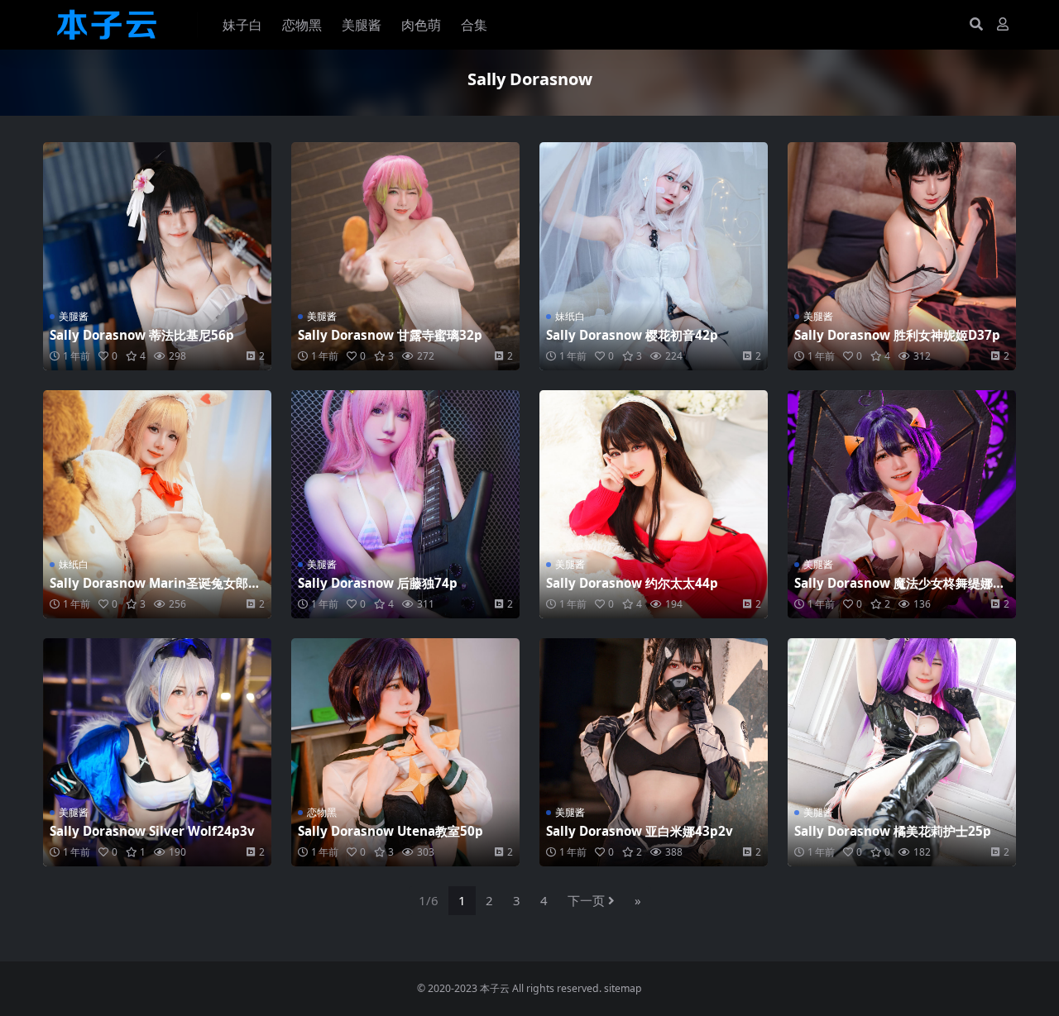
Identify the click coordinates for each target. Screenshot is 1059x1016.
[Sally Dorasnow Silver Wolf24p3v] (157, 752)
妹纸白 (570, 316)
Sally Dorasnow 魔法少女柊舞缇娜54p (901, 590)
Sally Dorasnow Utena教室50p (390, 831)
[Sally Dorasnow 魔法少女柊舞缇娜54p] (902, 504)
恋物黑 (302, 25)
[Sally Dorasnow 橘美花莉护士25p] (902, 752)
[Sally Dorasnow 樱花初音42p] (653, 256)
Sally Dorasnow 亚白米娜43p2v (639, 831)
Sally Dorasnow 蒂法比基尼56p (142, 335)
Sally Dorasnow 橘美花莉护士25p (892, 831)
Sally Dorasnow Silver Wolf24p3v (152, 831)
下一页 (586, 900)
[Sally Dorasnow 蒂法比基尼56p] (157, 256)
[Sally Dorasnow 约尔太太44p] (653, 504)
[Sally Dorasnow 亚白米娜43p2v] (653, 752)
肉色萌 (421, 25)
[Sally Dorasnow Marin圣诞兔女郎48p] (157, 504)
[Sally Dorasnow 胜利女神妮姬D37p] (902, 256)
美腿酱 (361, 25)
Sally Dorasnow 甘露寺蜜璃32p (390, 335)
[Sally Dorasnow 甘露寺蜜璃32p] (405, 256)
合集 (474, 25)
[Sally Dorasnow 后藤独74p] (405, 504)
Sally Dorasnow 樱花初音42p (632, 335)
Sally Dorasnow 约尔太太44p (632, 583)
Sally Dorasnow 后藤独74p (378, 583)
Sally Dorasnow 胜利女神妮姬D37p (897, 335)
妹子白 (242, 25)
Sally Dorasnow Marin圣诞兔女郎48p (156, 590)
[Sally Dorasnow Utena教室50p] (405, 752)
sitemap (623, 988)
